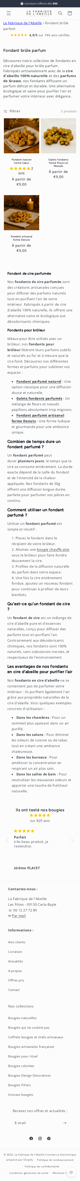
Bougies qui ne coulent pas (28, 1027)
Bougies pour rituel (23, 1056)
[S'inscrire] (64, 1123)
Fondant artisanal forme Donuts (21, 238)
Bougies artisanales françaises (31, 1047)
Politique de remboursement (55, 1159)
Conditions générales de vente (28, 1172)
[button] (8, 13)
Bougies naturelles (22, 1018)
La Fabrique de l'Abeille (22, 23)
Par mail (19, 915)
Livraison (15, 952)
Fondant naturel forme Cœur (21, 161)
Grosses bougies (20, 1095)
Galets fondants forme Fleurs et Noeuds (58, 162)
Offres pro (16, 980)
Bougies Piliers (19, 1085)
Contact (14, 990)
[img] (40, 815)
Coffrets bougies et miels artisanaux (35, 1037)
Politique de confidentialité (42, 1166)
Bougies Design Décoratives (29, 1075)
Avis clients (16, 942)
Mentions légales (64, 1172)
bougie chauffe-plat (53, 549)
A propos (15, 971)
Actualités (15, 961)
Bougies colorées (21, 1066)
